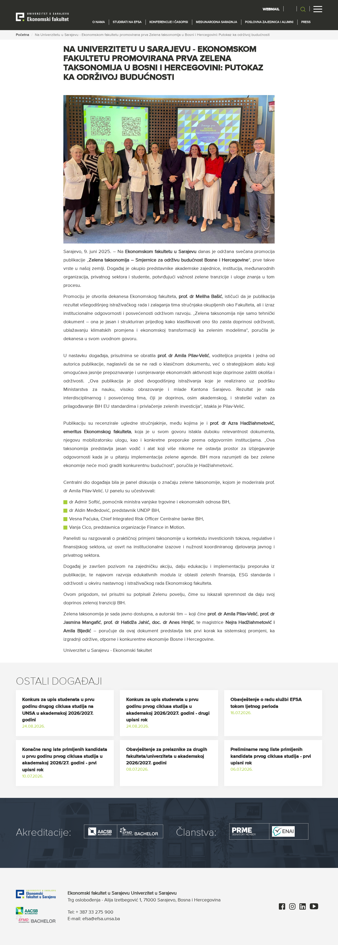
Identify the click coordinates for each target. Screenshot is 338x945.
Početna (22, 35)
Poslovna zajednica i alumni (269, 22)
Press (306, 22)
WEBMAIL (271, 9)
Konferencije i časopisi (168, 22)
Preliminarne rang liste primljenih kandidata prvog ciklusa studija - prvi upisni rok (271, 756)
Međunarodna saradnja (216, 22)
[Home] (42, 16)
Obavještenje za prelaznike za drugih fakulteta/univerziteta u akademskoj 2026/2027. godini (166, 756)
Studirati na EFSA (127, 22)
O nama (98, 22)
